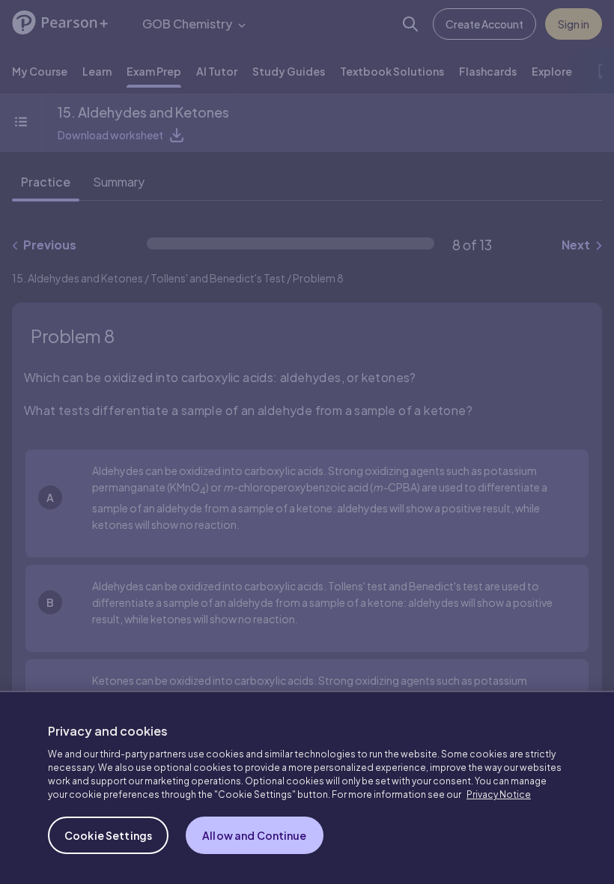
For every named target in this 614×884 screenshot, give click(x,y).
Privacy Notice (498, 794)
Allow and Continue (254, 835)
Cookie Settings (108, 835)
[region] (307, 787)
